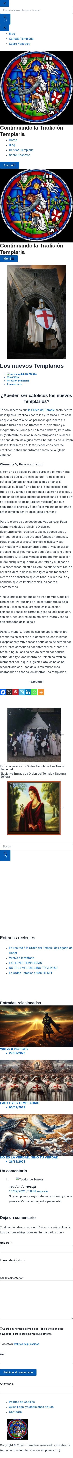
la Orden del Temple (41, 410)
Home (13, 140)
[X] (9, 692)
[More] (41, 692)
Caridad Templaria (21, 150)
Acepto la (20, 1344)
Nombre (6, 1242)
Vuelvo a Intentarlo (21, 958)
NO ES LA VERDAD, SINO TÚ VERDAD (33, 968)
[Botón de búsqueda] (5, 855)
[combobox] (36, 846)
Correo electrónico (12, 1260)
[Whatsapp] (34, 692)
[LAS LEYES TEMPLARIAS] (36, 1080)
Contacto (15, 1412)
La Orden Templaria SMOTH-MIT (30, 973)
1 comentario (14, 384)
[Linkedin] (28, 692)
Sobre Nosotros (19, 155)
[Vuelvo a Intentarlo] (36, 1026)
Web (2, 1354)
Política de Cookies (22, 1402)
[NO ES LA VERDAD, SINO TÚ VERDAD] (36, 1134)
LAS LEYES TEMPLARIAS (25, 963)
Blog (12, 145)
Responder (42, 1191)
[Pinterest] (15, 692)
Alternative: (7, 1383)
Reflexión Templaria (18, 380)
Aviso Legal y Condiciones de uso (31, 1407)
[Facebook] (3, 692)
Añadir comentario (11, 1278)
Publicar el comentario (18, 1372)
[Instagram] (22, 692)
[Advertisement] (36, 898)
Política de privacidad (26, 1344)
